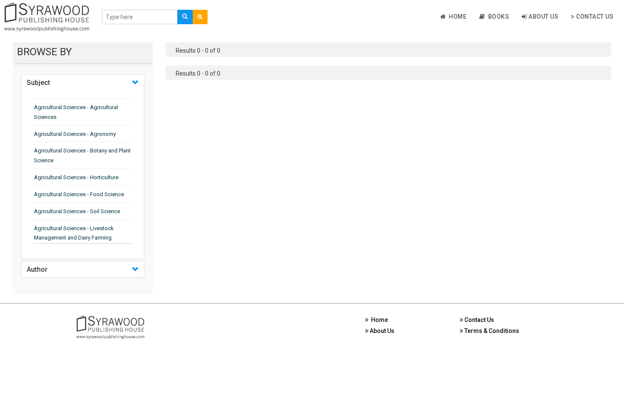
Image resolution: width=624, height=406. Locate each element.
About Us (543, 16)
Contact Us (594, 16)
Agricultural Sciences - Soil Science (77, 211)
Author (37, 269)
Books (497, 16)
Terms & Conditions (491, 330)
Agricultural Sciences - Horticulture (76, 177)
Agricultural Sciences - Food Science (79, 194)
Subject (38, 83)
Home (456, 16)
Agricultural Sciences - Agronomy (75, 134)
